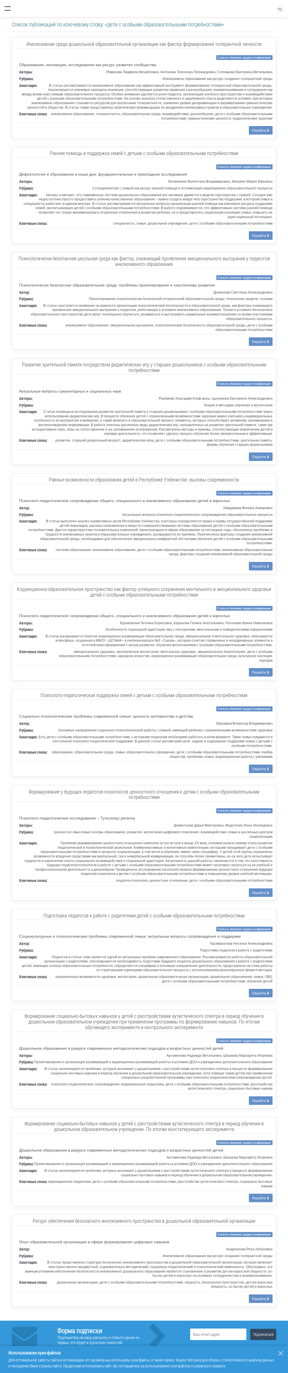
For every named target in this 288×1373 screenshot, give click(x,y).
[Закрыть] (280, 1353)
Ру (280, 8)
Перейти (259, 130)
